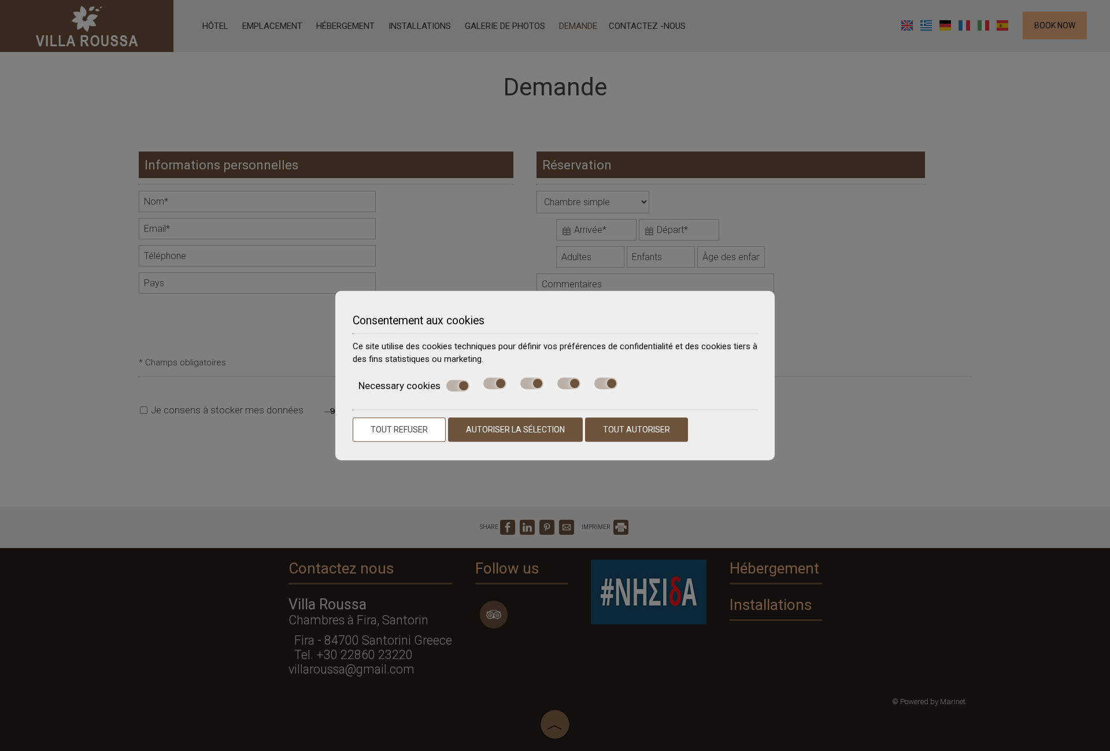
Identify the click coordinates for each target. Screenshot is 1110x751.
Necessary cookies (399, 385)
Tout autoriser (636, 429)
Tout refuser (399, 429)
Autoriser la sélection (515, 429)
